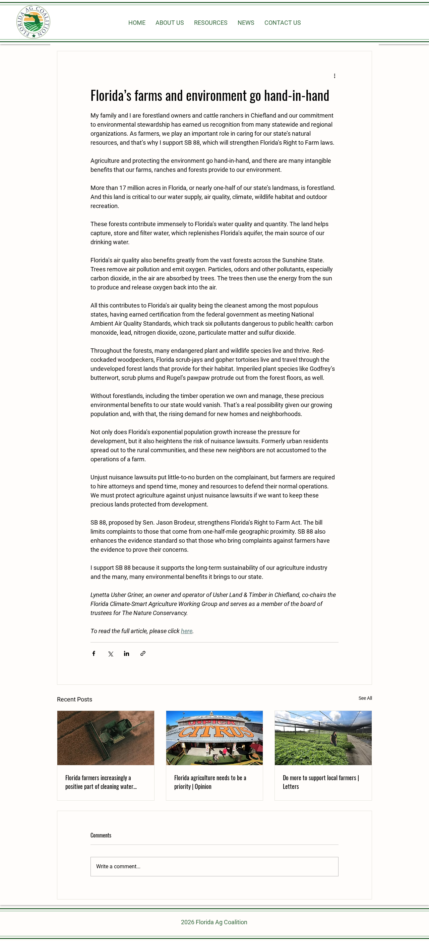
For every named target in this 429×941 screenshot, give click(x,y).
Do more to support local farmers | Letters (321, 782)
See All (365, 698)
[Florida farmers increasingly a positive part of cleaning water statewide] (105, 738)
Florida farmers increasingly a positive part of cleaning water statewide (99, 782)
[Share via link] (143, 653)
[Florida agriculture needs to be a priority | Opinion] (214, 738)
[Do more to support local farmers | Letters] (323, 738)
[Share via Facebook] (93, 653)
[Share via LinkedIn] (126, 653)
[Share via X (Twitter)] (110, 653)
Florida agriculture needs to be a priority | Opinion (210, 782)
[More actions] (334, 75)
